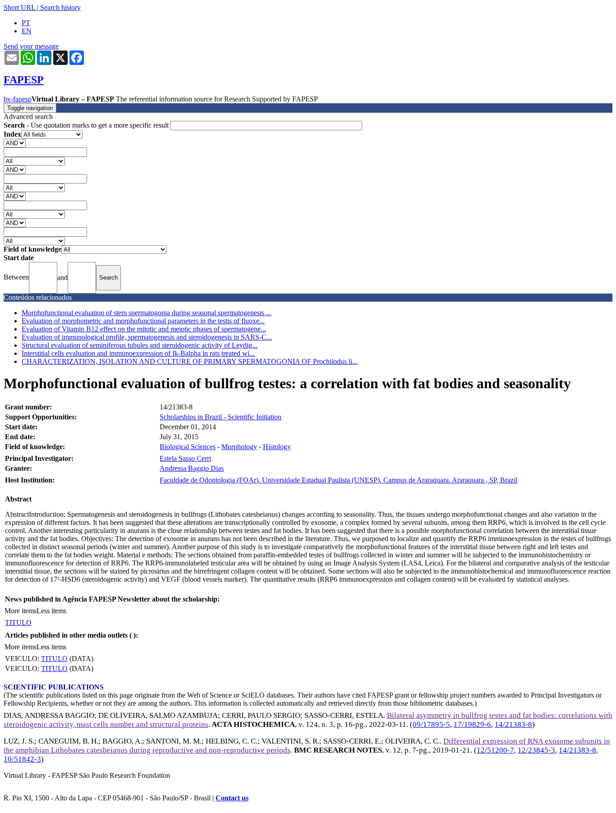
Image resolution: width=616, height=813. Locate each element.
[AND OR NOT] (15, 143)
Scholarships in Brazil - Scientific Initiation (220, 417)
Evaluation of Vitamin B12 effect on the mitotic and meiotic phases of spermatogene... (144, 329)
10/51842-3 (22, 759)
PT (26, 23)
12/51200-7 (495, 750)
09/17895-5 (431, 724)
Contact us (232, 798)
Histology (277, 446)
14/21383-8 (513, 724)
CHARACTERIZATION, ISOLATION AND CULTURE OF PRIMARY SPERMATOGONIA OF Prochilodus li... (190, 361)
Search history (60, 7)
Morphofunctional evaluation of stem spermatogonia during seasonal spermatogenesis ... (146, 313)
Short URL (19, 7)
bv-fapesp (18, 99)
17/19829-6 (472, 724)
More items (21, 611)
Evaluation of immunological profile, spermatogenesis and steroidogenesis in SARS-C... (147, 337)
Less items (51, 611)
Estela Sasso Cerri (185, 458)
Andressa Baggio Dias (192, 468)
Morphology (239, 446)
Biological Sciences (188, 446)
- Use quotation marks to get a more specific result (87, 125)
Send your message (31, 46)
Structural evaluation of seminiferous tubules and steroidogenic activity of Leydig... (139, 345)
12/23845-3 (536, 750)
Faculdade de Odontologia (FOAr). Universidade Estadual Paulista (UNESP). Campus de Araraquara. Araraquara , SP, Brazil (338, 480)
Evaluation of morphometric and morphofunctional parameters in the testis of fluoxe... (143, 321)
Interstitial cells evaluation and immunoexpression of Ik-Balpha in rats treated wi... (138, 353)
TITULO (18, 622)
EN (27, 31)
